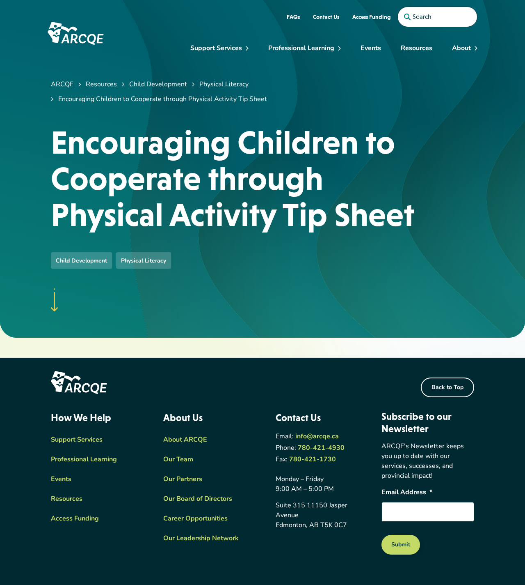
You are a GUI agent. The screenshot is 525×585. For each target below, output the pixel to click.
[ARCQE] (76, 33)
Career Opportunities (195, 519)
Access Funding (371, 17)
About (461, 48)
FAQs (293, 17)
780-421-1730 (312, 459)
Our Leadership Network (201, 538)
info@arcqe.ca (317, 436)
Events (371, 48)
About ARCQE (185, 440)
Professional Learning (301, 48)
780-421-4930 (321, 448)
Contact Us (326, 17)
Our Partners (182, 479)
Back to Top (447, 388)
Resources (416, 48)
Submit (400, 545)
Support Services (216, 48)
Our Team (178, 459)
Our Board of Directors (197, 499)
